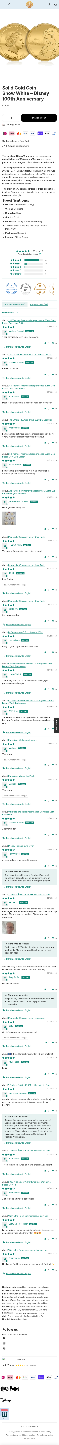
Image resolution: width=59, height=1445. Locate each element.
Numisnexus (33, 1427)
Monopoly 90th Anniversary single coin (26, 1018)
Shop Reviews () (39, 304)
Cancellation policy (45, 1435)
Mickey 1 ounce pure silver (21, 846)
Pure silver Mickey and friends (22, 740)
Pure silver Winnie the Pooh (21, 776)
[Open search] (9, 4)
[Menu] (3, 4)
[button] (16, 260)
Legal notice (29, 1438)
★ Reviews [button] (56, 725)
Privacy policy (14, 1432)
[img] (29, 251)
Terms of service (13, 1435)
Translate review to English (18, 347)
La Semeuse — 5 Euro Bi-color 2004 (25, 632)
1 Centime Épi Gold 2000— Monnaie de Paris (29, 1150)
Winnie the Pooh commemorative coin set (28, 1216)
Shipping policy (28, 1435)
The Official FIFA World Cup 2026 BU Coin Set (30, 354)
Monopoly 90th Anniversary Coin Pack (26, 537)
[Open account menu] (49, 4)
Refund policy (45, 1432)
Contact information (29, 1432)
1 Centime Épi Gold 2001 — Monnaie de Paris (29, 894)
